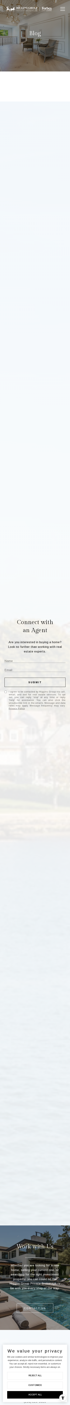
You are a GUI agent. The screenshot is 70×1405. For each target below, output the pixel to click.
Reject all (35, 1375)
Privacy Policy (17, 708)
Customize (35, 1385)
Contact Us (35, 1308)
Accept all (35, 1394)
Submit (35, 682)
